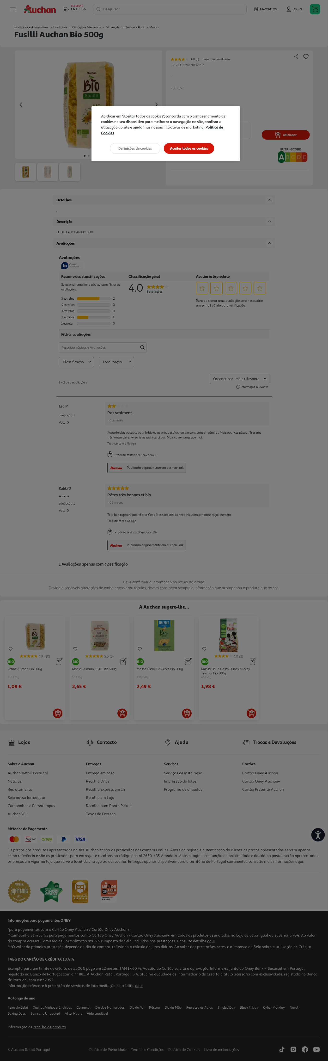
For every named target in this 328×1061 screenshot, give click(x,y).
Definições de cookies (135, 148)
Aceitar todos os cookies (189, 148)
